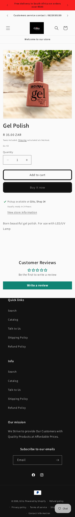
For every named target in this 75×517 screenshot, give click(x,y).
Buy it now (37, 187)
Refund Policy (17, 346)
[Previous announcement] (7, 5)
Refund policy (56, 501)
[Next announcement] (67, 5)
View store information (22, 212)
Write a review (37, 285)
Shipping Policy (18, 337)
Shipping (22, 140)
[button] (8, 28)
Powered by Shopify (35, 501)
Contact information (39, 513)
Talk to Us (14, 328)
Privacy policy (19, 507)
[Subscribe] (57, 460)
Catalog (13, 319)
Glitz (22, 501)
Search (12, 310)
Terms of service (38, 507)
